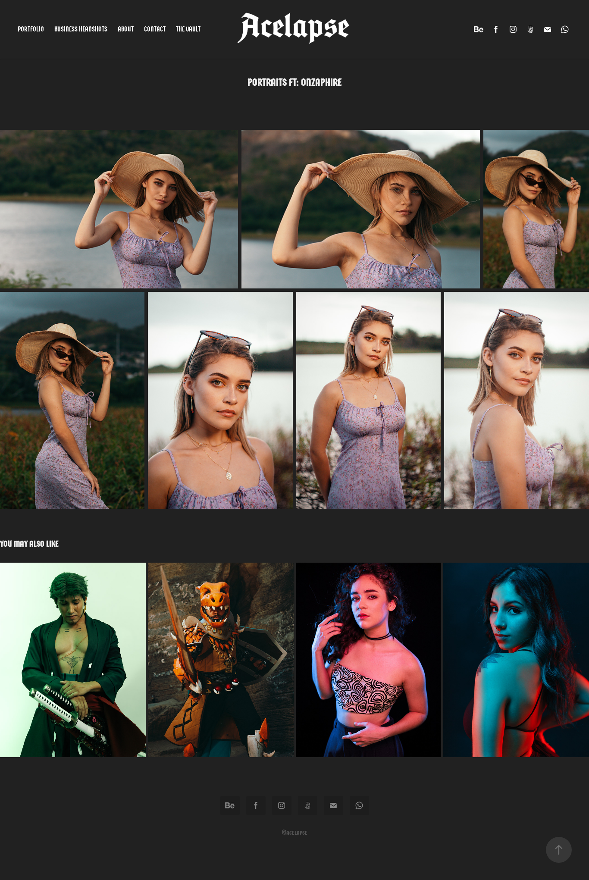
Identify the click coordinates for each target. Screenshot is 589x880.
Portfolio (31, 29)
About (126, 29)
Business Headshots (80, 29)
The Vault (188, 29)
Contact (155, 29)
